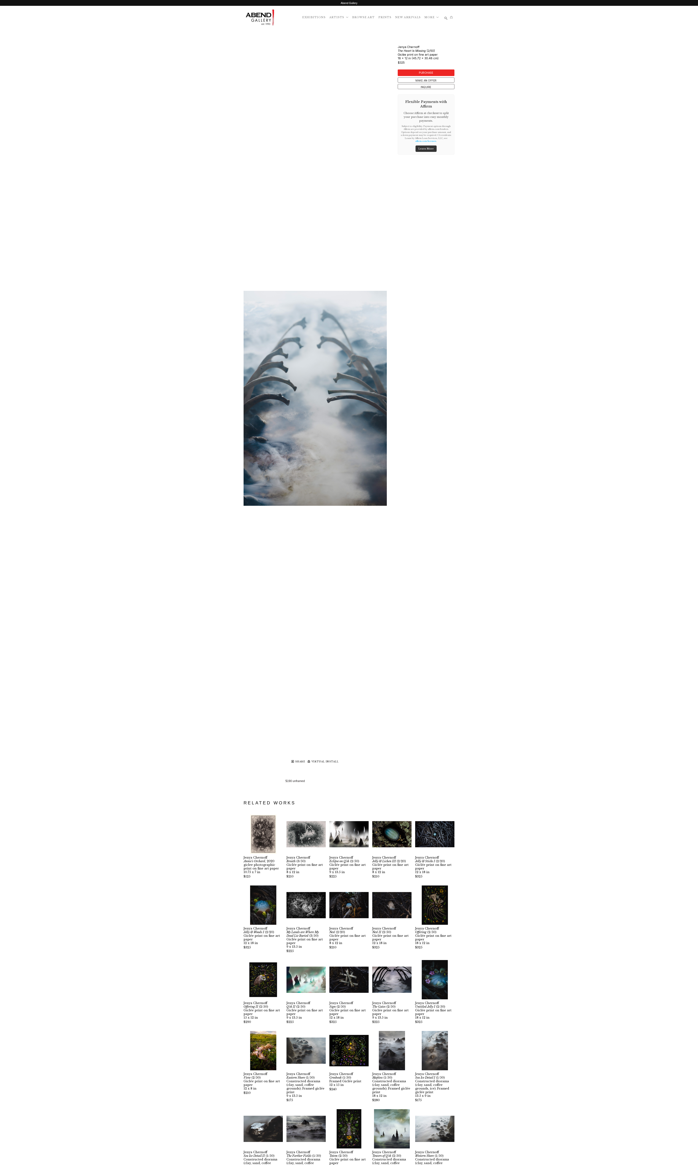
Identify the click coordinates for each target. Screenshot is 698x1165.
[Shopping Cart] (451, 17)
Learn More (426, 148)
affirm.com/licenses (425, 141)
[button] (339, 17)
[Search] (445, 18)
